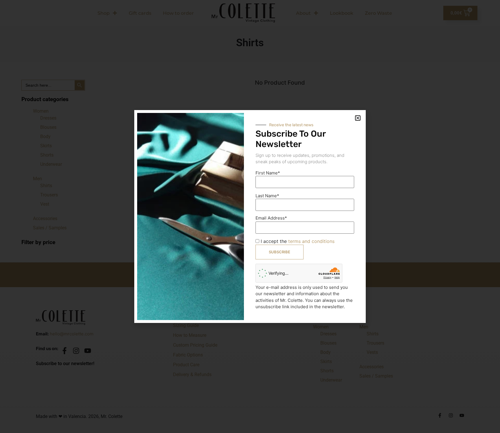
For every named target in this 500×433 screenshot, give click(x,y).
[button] (358, 118)
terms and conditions (311, 241)
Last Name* (267, 196)
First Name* (267, 173)
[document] (250, 216)
